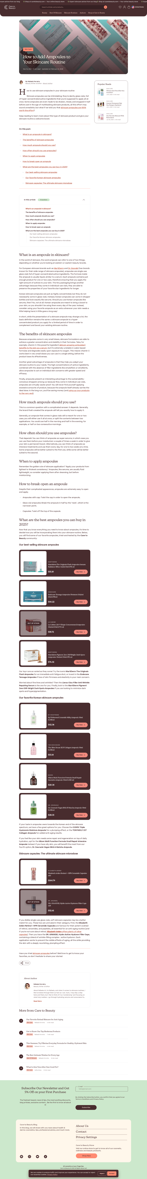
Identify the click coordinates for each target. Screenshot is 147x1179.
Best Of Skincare (56, 13)
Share (27, 963)
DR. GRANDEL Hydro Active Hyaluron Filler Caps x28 (67, 905)
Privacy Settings (86, 1137)
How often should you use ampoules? (40, 150)
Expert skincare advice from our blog (66, 2)
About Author (47, 83)
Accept (111, 1173)
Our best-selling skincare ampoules (41, 172)
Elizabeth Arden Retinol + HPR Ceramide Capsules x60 (67, 875)
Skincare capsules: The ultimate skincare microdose (49, 183)
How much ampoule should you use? (39, 145)
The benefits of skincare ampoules (38, 140)
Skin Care (28, 49)
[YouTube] (37, 1156)
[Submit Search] (105, 7)
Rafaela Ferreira (40, 984)
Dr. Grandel (73, 268)
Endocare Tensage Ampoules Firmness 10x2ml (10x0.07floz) (65, 596)
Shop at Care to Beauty (96, 13)
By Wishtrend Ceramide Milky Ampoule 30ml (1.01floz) (65, 719)
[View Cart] (128, 7)
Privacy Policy (52, 1175)
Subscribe (86, 1107)
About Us (82, 1126)
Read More (38, 1001)
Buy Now (79, 572)
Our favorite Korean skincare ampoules (43, 177)
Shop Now (86, 1156)
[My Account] (124, 7)
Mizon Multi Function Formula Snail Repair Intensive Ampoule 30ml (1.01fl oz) (64, 779)
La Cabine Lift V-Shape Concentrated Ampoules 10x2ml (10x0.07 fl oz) (66, 626)
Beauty (44, 13)
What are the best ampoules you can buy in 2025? (45, 167)
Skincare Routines (70, 13)
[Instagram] (29, 1156)
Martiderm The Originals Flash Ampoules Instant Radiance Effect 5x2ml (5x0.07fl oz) (67, 566)
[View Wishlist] (120, 7)
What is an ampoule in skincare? (37, 134)
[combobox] (72, 7)
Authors (83, 13)
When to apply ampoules (34, 156)
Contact (81, 1131)
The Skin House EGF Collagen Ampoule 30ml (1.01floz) (65, 749)
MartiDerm (59, 268)
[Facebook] (21, 1156)
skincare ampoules (41, 953)
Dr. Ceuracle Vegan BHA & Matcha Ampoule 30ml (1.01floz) (67, 809)
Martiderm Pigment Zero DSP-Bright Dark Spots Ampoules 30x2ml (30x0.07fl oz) (66, 656)
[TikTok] (45, 1156)
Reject (102, 1173)
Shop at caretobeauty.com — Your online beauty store (28, 2)
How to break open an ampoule (37, 161)
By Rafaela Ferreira (33, 81)
